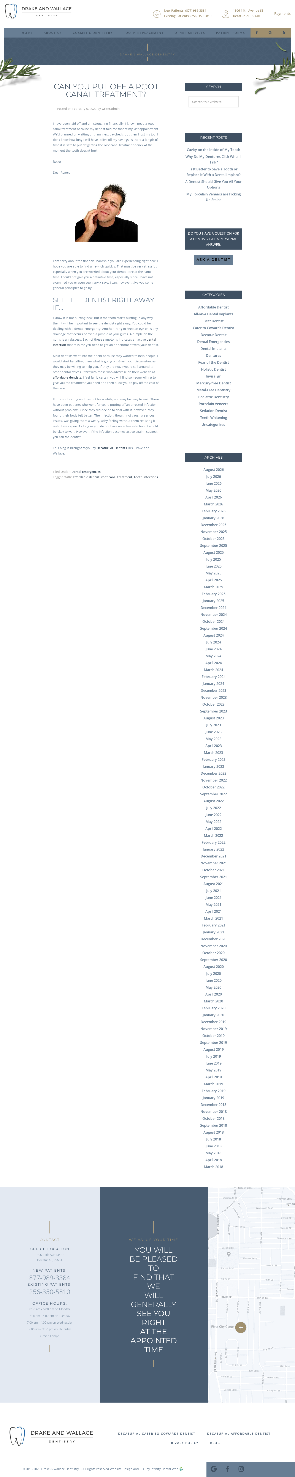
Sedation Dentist (213, 410)
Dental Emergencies (86, 472)
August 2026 (213, 469)
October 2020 (213, 952)
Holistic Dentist (213, 369)
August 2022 (213, 801)
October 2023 (213, 704)
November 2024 (213, 614)
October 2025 (213, 538)
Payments (282, 13)
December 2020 (213, 939)
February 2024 (213, 676)
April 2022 (213, 828)
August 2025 (213, 552)
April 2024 (213, 663)
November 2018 (213, 1111)
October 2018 (213, 1118)
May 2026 (213, 490)
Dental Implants (213, 348)
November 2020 (213, 946)
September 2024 (213, 628)
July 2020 (213, 973)
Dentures (213, 355)
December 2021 (213, 856)
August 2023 (213, 718)
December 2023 (213, 690)
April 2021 (213, 911)
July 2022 (213, 807)
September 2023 (213, 711)
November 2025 (213, 531)
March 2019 (213, 1084)
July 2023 (213, 725)
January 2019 (213, 1097)
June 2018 (214, 1146)
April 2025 (213, 580)
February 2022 (213, 842)
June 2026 (214, 483)
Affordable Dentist (213, 307)
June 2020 (214, 980)
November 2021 (213, 863)
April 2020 (213, 994)
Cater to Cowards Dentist (213, 328)
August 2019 (213, 1049)
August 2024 (213, 635)
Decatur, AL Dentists (112, 448)
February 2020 (213, 1008)
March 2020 (213, 1001)
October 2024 (213, 621)
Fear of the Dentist (213, 362)
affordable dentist (86, 477)
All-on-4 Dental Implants (213, 314)
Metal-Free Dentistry (213, 390)
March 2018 (213, 1166)
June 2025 (214, 566)
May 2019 (213, 1070)
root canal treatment (116, 477)
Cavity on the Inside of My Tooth (213, 149)
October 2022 (213, 787)
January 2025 (213, 600)
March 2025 (213, 587)
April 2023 (213, 745)
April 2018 (213, 1160)
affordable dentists (67, 377)
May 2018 (213, 1153)
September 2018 (213, 1125)
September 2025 (213, 545)
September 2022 (213, 794)
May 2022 (213, 821)
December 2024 (213, 607)
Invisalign (213, 376)
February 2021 (213, 925)
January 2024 (213, 683)
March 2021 (213, 918)
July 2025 (213, 559)
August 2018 (213, 1132)
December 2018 (213, 1104)
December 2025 (213, 524)
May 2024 (213, 656)
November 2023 (213, 697)
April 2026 (213, 497)
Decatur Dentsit (214, 334)
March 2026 (213, 504)
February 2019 (213, 1090)
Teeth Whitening (213, 417)
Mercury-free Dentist (213, 383)
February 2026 (213, 511)
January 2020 (213, 1015)
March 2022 (213, 835)
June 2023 (214, 732)
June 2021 (214, 897)
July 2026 (213, 476)
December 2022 (213, 773)
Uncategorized (213, 424)
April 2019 (213, 1077)
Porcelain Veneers (213, 403)
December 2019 (213, 1021)
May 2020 (213, 987)
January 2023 (213, 766)
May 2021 (213, 904)
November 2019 (213, 1028)
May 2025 (213, 573)
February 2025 (213, 593)
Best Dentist (213, 321)
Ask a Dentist (214, 260)
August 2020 (213, 966)
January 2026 (213, 518)
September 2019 (213, 1042)
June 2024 (214, 649)
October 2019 (213, 1035)
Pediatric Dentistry (213, 397)
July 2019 (213, 1056)
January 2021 (213, 932)
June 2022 (214, 814)
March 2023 (213, 752)
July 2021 (213, 890)
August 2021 (213, 883)
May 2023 (213, 738)
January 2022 (213, 849)
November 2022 (213, 780)
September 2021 (213, 877)
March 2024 (213, 669)
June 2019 (214, 1063)
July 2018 (213, 1139)
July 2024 (213, 642)
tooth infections (146, 477)
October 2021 (213, 870)
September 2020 (213, 959)
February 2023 (213, 759)
